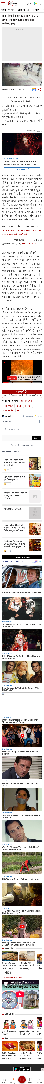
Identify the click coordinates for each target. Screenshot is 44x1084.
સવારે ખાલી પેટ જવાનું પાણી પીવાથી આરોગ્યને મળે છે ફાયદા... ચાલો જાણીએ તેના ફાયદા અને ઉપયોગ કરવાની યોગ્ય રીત (27, 966)
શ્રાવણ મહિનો (23, 10)
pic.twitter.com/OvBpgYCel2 (14, 233)
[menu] (3, 3)
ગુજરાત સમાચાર (7, 10)
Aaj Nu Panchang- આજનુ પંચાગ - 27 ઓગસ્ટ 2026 (9, 1056)
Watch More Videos (12, 977)
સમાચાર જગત (26, 400)
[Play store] (35, 3)
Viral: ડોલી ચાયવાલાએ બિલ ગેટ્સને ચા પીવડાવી (22, 395)
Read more (11, 378)
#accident (37, 230)
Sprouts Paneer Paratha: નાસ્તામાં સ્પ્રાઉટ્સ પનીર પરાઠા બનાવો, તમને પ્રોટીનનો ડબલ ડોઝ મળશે (9, 966)
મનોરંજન (28, 405)
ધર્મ (17, 410)
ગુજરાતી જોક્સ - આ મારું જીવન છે (26, 1032)
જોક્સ (19, 405)
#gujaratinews (8, 230)
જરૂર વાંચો (9, 948)
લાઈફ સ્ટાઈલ (8, 410)
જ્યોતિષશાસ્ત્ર (8, 405)
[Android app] (22, 1069)
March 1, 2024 (29, 243)
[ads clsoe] (42, 1069)
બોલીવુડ (35, 10)
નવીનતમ (9, 1014)
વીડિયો (8, 972)
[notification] (40, 3)
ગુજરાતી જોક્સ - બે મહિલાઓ (9, 1032)
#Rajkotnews (24, 230)
